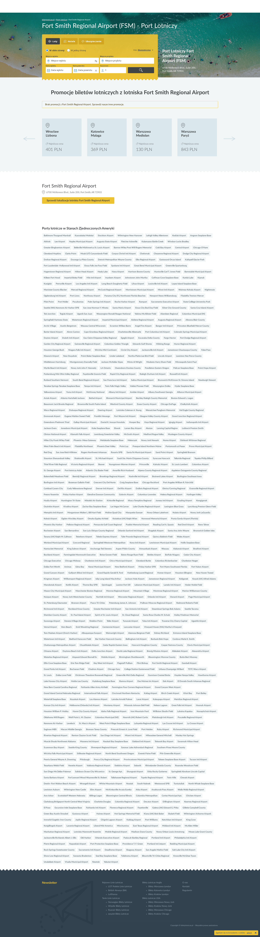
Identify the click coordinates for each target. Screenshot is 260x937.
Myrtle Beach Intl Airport (55, 368)
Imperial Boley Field (73, 278)
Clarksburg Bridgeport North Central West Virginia (67, 802)
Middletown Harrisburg (54, 362)
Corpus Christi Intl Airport (124, 254)
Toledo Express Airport (106, 537)
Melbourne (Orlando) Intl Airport (84, 705)
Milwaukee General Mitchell (158, 735)
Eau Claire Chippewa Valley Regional (100, 338)
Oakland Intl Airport (141, 742)
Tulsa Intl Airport (150, 621)
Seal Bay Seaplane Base (106, 856)
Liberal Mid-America (103, 826)
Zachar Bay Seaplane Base (94, 507)
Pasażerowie (104, 66)
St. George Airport (52, 470)
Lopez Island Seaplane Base (184, 284)
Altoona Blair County (195, 320)
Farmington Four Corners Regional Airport (131, 687)
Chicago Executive (52, 561)
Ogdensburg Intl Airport (55, 296)
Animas (67, 567)
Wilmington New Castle (75, 790)
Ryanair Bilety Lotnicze (118, 910)
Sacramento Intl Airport (90, 850)
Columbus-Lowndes (147, 495)
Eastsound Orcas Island (170, 260)
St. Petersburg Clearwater (55, 603)
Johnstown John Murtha (136, 278)
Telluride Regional (182, 458)
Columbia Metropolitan (147, 796)
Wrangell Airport (87, 784)
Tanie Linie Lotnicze (111, 898)
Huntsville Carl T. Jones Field (167, 272)
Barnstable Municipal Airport (197, 272)
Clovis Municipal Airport (198, 645)
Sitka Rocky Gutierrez (157, 772)
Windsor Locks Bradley (178, 242)
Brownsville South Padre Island (91, 404)
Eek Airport (168, 681)
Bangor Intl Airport (164, 326)
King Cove (191, 820)
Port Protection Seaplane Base (104, 844)
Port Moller (63, 302)
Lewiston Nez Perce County (188, 356)
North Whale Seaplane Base (201, 784)
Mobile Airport (108, 657)
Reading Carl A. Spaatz (163, 525)
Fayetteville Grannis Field (94, 374)
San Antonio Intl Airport (136, 609)
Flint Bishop (142, 663)
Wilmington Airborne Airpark (197, 814)
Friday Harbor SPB (147, 567)
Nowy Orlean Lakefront (157, 513)
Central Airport (182, 248)
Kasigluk (48, 284)
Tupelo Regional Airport (152, 778)
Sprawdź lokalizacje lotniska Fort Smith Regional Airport (78, 200)
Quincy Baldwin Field (163, 537)
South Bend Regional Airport (86, 380)
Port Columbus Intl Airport (157, 332)
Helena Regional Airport (171, 495)
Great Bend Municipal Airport (147, 266)
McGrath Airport (131, 434)
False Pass (205, 350)
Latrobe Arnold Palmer (121, 699)
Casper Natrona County (172, 645)
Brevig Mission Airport (157, 651)
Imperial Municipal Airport (114, 320)
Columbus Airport (200, 464)
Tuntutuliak (179, 784)
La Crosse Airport (195, 723)
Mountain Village (141, 591)
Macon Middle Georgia (71, 729)
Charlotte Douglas (102, 802)
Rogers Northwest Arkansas (94, 452)
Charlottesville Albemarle (129, 332)
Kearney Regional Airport (195, 802)
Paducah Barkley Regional (135, 838)
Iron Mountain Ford (140, 711)
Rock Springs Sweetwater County (59, 850)
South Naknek (143, 784)
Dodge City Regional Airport (196, 254)
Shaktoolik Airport (82, 458)
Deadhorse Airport (113, 850)
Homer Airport (164, 573)
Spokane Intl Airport (120, 266)
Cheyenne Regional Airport (166, 254)
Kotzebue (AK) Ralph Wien (125, 519)
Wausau (165, 549)
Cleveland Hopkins (52, 254)
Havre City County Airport (85, 711)
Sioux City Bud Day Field (146, 308)
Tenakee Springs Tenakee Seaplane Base (62, 386)
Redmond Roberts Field (187, 603)
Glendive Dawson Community (101, 495)
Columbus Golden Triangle (116, 344)
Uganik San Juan (84, 314)
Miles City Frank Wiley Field (56, 440)
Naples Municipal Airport (81, 242)
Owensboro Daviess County (128, 368)
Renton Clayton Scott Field (84, 735)
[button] (229, 138)
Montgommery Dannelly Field (83, 362)
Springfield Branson (186, 452)
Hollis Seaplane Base (190, 543)
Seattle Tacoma (191, 609)
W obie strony (57, 50)
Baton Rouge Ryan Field (132, 555)
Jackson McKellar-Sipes (112, 362)
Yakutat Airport (111, 862)
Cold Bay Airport (163, 248)
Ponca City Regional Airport (107, 760)
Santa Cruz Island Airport (202, 308)
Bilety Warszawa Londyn (159, 887)
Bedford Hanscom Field (80, 639)
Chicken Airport (193, 796)
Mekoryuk (132, 440)
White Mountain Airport (110, 784)
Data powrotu (78, 66)
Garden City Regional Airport (57, 344)
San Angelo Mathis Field (157, 850)
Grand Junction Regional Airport (187, 416)
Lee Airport (60, 242)
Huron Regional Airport (185, 344)
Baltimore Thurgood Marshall (57, 236)
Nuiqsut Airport (51, 597)
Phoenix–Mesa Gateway (85, 440)
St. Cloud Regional (130, 615)
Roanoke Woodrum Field (186, 766)
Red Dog (48, 452)
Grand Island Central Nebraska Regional (62, 693)
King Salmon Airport (76, 549)
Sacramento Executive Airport (165, 302)
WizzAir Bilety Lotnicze (118, 906)
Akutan (149, 428)
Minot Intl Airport (166, 290)
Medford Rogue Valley (154, 434)
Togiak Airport (66, 314)
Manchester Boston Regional (89, 591)
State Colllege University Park (196, 302)
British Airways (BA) (117, 890)
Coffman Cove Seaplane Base (165, 278)
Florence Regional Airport (121, 808)
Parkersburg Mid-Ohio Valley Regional (61, 374)
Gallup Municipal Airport (85, 422)
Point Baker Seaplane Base (93, 356)
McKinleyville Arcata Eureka (119, 790)
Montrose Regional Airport (165, 591)
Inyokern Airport (113, 278)
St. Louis (48, 675)
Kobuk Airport (50, 519)
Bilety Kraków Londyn (158, 894)
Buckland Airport (52, 555)
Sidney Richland (161, 633)
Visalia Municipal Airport (76, 862)
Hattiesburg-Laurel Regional (140, 573)
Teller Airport (113, 621)
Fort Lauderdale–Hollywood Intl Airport (62, 266)
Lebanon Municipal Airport (147, 585)
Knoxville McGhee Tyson (184, 856)
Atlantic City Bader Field (97, 470)
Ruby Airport (163, 729)
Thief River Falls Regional (55, 464)
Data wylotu (51, 66)
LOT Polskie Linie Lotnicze (120, 887)
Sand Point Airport (164, 452)
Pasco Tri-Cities (97, 603)
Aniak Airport (50, 398)
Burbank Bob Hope (159, 639)
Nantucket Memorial (53, 549)
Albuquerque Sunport (92, 633)
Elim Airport (95, 790)
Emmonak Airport (52, 416)
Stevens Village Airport (74, 621)
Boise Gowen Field (108, 555)
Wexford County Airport (121, 404)
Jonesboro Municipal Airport (74, 428)
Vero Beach (66, 627)
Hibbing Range (163, 344)
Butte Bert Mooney (188, 657)
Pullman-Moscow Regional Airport (156, 603)
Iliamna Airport (126, 681)
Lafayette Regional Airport (146, 723)
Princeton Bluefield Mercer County (193, 326)
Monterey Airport (112, 705)
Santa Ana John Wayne (178, 531)
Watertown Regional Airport (85, 320)
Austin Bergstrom (68, 326)
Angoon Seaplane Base (200, 236)
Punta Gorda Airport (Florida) (184, 519)
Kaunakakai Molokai (84, 236)
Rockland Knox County (79, 609)
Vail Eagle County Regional (191, 410)
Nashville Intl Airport (138, 477)
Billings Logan (95, 796)
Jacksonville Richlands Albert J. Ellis (60, 838)
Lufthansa (112, 894)
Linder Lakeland (117, 356)
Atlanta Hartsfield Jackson (73, 398)
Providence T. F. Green (132, 844)
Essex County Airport (146, 404)
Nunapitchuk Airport (206, 711)
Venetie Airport (75, 766)
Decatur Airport (151, 802)
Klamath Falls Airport (80, 434)
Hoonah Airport (203, 705)
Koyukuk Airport (77, 699)
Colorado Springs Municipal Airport (190, 332)
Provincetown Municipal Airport (139, 760)
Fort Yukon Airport (200, 567)
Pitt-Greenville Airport (170, 754)
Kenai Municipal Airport (99, 567)
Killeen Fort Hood (52, 278)
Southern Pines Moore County (171, 748)
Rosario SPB (116, 452)
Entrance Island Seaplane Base (187, 633)
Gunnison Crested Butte (159, 675)
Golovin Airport (126, 495)
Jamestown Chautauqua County (182, 350)
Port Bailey (201, 693)
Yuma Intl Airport (74, 392)
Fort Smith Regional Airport (165, 663)
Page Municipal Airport (199, 597)
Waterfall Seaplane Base (55, 699)
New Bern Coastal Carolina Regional (60, 687)
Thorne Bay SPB (90, 585)
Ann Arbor (49, 796)
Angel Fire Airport (143, 326)
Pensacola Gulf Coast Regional (108, 525)
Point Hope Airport (207, 368)
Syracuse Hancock (161, 458)
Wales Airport (183, 537)
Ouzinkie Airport (51, 507)
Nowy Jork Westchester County (77, 597)
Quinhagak (107, 585)
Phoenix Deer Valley (106, 446)
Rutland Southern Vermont (56, 380)
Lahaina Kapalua (184, 711)
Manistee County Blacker (55, 290)
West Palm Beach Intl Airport (57, 446)
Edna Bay (80, 567)
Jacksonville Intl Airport (152, 350)
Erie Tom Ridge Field (80, 663)
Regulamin (187, 890)
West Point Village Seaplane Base (114, 723)
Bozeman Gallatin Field (79, 483)
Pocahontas (78, 302)
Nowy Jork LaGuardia (200, 513)
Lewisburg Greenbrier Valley (107, 434)
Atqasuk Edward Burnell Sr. (84, 657)
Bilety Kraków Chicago (158, 914)
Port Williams (151, 820)
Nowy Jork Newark (150, 440)
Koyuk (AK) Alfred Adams (204, 579)
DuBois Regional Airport (147, 489)
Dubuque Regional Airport (81, 410)
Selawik (137, 766)
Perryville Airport (64, 284)
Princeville (144, 464)
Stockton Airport (105, 236)
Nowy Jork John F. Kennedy (83, 368)
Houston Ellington (183, 573)
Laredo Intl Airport (172, 585)
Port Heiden (147, 729)
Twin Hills (171, 778)
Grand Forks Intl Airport (55, 669)
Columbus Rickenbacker (166, 561)
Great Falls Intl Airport (182, 705)
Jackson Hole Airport (134, 579)
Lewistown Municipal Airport (162, 543)
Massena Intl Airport (89, 742)
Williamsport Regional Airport (77, 579)
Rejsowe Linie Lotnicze (112, 883)
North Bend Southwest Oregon (119, 754)
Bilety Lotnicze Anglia (152, 883)
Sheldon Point (95, 621)
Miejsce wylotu (52, 56)
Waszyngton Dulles (161, 386)
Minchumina (123, 826)
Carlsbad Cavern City (53, 489)
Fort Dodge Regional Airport (193, 338)
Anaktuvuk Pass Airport (162, 790)
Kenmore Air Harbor (53, 723)
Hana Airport (118, 272)
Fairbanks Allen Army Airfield (94, 687)
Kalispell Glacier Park (194, 260)
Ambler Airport (137, 392)
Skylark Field (174, 814)
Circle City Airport (129, 350)
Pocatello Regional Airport (190, 717)
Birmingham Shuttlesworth (131, 657)
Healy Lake (103, 272)
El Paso (47, 808)
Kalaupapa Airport (161, 699)
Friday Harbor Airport (73, 495)
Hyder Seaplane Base (184, 386)
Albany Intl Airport (117, 392)
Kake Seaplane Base (101, 428)
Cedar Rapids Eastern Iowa (115, 645)
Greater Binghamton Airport (57, 248)
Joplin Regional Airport (86, 820)
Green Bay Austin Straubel (56, 814)
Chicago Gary (114, 669)
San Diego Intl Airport (111, 735)
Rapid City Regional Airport (122, 374)
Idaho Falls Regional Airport (113, 711)
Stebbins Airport (122, 766)
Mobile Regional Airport (116, 832)
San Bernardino (72, 531)
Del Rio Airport (125, 489)
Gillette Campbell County (194, 808)
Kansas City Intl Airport (54, 705)
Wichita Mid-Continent (106, 350)
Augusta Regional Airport (169, 320)
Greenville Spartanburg (176, 266)
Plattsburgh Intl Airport (162, 717)
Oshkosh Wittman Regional (193, 440)
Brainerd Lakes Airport (162, 477)
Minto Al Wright (134, 362)
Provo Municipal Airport (200, 446)
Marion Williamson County (194, 591)
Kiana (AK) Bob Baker (154, 814)
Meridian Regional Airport (186, 699)
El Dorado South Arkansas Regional (194, 681)
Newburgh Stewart (207, 380)
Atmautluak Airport (148, 549)
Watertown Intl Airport (54, 639)
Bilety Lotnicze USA (151, 898)
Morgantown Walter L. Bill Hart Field (84, 513)
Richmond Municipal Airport (186, 729)
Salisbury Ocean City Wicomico (89, 772)
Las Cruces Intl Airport (172, 723)
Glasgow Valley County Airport (154, 416)
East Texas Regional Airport (145, 826)
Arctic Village (50, 326)
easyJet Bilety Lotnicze (118, 914)
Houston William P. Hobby (56, 711)
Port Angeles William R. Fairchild (178, 483)
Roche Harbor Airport (125, 302)
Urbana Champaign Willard (171, 669)
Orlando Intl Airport (157, 597)
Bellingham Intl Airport (136, 639)
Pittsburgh (85, 760)
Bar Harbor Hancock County (108, 639)
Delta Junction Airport (102, 651)
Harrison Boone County (139, 272)
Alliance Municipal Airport (189, 392)
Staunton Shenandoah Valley (57, 458)
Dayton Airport (51, 338)
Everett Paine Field (147, 754)
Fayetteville (143, 808)
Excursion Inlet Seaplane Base (68, 808)
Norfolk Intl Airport (105, 597)
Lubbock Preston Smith (193, 428)
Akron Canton (73, 332)
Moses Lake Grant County (200, 832)
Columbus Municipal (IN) (193, 314)
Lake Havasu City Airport (55, 681)
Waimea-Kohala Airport (189, 290)
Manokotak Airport (53, 585)
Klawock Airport (51, 356)
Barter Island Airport (53, 332)
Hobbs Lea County (79, 681)
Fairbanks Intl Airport (96, 808)
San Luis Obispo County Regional (98, 531)
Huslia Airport (50, 501)
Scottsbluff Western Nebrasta (71, 796)
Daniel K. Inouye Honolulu (113, 422)
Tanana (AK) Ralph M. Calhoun (58, 537)
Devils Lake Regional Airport (130, 651)
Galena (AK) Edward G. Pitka (165, 808)
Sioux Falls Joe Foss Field (95, 266)
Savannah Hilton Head (188, 742)
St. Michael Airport (104, 458)
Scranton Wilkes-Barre (120, 326)
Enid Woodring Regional (87, 627)
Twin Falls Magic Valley (115, 386)
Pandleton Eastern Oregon (157, 368)
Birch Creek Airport (170, 693)
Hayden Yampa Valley (184, 675)
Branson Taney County (96, 729)
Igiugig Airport (175, 422)
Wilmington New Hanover (130, 236)
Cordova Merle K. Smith (184, 639)
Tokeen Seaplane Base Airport (171, 760)
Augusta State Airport (107, 242)
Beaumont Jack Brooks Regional (58, 404)
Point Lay (124, 446)
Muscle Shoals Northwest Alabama (60, 742)
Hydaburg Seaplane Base (103, 681)
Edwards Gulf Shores (142, 344)
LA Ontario (106, 368)
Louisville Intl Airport (157, 284)
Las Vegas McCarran (119, 507)
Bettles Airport (154, 555)
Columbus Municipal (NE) (107, 717)
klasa (135, 50)
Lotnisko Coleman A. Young (128, 410)
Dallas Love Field (63, 675)
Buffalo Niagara (172, 555)
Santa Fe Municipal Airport (139, 452)
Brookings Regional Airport (112, 477)
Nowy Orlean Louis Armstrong (170, 832)
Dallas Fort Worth (52, 567)
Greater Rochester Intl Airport (107, 609)
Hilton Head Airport (84, 272)
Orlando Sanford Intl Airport (131, 531)
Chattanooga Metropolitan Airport (60, 645)
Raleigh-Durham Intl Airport (153, 374)
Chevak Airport (187, 778)
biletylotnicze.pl (48, 20)
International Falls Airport (96, 693)
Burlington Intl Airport (54, 483)
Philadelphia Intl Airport (185, 838)
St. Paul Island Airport (81, 615)
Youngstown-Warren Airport (122, 464)
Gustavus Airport (80, 814)
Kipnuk (201, 278)
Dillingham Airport (171, 802)
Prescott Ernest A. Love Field (124, 729)
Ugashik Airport (198, 621)
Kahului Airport (160, 464)
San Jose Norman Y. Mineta (95, 308)
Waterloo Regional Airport (56, 657)
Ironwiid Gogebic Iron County (57, 820)
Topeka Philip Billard (203, 458)
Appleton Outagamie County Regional (189, 470)
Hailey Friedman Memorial (186, 615)
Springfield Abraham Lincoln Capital (187, 772)
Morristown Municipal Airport (140, 290)
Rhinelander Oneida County (158, 766)
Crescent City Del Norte (105, 483)
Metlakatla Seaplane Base (111, 440)
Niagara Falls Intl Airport (79, 350)
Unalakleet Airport (52, 862)
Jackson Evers (50, 428)
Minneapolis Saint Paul (186, 362)
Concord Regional (81, 543)
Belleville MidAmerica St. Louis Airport (92, 248)
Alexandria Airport (200, 651)
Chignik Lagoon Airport (111, 820)
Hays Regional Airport (154, 422)
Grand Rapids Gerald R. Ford (110, 573)
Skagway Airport (134, 850)
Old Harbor (85, 838)
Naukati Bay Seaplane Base (115, 742)
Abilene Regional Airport (142, 320)
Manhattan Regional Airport (57, 832)
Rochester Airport (52, 531)
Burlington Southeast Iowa (189, 477)
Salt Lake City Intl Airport (183, 850)
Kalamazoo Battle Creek (152, 242)
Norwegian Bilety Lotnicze (120, 902)
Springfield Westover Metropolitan (109, 543)
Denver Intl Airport (104, 489)
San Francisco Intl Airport (115, 380)
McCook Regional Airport (109, 290)
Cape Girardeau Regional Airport (99, 332)
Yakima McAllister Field (145, 314)
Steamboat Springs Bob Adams (166, 609)
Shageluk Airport (156, 531)
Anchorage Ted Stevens (101, 549)
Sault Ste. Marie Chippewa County (133, 458)
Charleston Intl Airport (95, 561)
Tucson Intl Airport (198, 760)
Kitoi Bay (187, 693)
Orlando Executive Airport (107, 838)
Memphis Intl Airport (53, 513)
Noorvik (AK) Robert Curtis (135, 717)
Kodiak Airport (179, 236)
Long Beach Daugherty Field (114, 284)
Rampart (143, 302)
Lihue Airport (138, 284)
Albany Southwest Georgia (160, 392)
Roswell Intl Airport (178, 374)
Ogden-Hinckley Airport (72, 519)
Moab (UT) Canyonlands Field (94, 254)
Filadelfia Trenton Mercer (192, 296)
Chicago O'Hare (200, 248)
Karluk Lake (188, 278)
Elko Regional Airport (145, 260)
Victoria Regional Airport (82, 464)
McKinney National (95, 392)
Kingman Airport (51, 579)
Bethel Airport (95, 398)
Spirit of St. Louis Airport (106, 615)
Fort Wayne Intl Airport (125, 416)
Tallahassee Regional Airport (124, 778)
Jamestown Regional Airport (162, 579)
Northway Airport (92, 296)
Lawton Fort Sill (123, 585)
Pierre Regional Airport (54, 844)
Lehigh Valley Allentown (157, 236)
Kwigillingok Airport (53, 826)
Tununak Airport (130, 621)
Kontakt (186, 887)
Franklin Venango (102, 416)
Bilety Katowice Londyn (159, 890)
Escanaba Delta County (149, 338)
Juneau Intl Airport (164, 501)
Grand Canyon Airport (54, 573)
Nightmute (210, 290)
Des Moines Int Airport (148, 681)
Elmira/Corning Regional (173, 489)
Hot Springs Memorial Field (127, 814)
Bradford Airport (201, 549)
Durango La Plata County (82, 260)
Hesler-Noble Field (193, 585)
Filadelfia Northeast (84, 446)
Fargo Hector (170, 338)
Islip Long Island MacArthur (108, 579)
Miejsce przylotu (106, 56)
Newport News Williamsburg (163, 296)
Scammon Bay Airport (54, 748)
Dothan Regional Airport (55, 260)
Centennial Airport (111, 627)
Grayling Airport (184, 501)
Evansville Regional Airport (201, 489)
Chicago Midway (72, 561)
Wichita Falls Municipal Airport (58, 754)
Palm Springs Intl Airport (99, 302)
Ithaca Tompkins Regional (139, 501)
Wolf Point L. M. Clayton (79, 717)
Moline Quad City (113, 513)
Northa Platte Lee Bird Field (141, 356)
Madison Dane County (141, 832)
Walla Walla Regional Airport (191, 790)
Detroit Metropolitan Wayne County (115, 260)
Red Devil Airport (186, 525)
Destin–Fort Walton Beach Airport (60, 784)
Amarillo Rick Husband (123, 470)
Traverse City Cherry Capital (174, 621)
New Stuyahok (70, 356)
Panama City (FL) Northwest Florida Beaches (124, 296)
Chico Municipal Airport (121, 561)
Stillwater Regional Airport (89, 754)
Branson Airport (78, 603)
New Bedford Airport (124, 567)
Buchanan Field (77, 669)
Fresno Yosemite (51, 495)
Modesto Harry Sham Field (158, 362)
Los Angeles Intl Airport (86, 284)
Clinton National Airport (55, 434)
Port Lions (74, 296)
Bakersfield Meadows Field (56, 477)
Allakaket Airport (180, 651)
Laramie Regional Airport (78, 826)
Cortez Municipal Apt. (172, 796)
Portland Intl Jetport (156, 844)
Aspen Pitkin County (125, 549)
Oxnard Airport (177, 597)
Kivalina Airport (70, 507)
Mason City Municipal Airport (57, 591)
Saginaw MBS (50, 729)
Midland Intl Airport (171, 826)
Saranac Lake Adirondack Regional (137, 748)
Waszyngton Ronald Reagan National (113, 314)
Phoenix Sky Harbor (53, 525)
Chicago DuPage (168, 404)
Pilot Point (49, 302)
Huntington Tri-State (70, 501)
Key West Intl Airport (103, 663)
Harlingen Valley (194, 495)
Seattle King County (77, 748)
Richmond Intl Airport (54, 609)
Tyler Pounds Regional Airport (135, 537)
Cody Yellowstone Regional (79, 489)
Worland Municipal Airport (56, 543)
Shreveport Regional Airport (104, 748)
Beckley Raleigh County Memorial (151, 398)
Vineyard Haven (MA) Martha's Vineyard (162, 627)
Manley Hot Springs (185, 735)
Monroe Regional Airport (117, 591)
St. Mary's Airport (87, 723)
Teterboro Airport (84, 537)
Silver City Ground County (174, 308)
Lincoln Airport (165, 356)
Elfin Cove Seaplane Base (55, 663)
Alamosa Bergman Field (139, 633)
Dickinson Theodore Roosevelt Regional (93, 675)
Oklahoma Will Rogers (54, 717)
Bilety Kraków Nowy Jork (160, 906)
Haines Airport (103, 814)
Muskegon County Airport (180, 434)
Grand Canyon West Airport (168, 687)
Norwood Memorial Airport (154, 519)
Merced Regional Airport (82, 290)
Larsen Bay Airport (133, 428)
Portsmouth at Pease (175, 446)
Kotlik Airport (72, 585)
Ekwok (117, 428)
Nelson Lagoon (160, 705)
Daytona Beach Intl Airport (75, 651)
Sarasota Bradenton (82, 856)
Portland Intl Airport (161, 838)
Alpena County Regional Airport (152, 470)
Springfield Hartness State (56, 320)
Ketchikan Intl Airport (172, 820)
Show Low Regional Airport (56, 856)
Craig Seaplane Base (129, 483)
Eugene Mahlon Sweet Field (77, 416)
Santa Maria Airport (122, 308)
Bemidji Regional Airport (84, 477)
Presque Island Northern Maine (147, 446)
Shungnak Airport (135, 772)
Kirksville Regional (115, 501)
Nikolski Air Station (94, 501)
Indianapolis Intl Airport (197, 422)
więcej (249, 933)
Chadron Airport (96, 669)
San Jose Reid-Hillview (66, 452)
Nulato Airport (179, 513)
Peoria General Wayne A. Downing (60, 760)
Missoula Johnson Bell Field (136, 705)
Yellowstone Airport (53, 392)
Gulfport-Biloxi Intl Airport (80, 573)
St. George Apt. (115, 772)
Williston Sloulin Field (163, 711)
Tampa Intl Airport (92, 386)
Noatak (129, 784)
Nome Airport (169, 440)
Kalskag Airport (134, 820)
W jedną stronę (78, 50)
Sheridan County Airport (55, 615)
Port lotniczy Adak (73, 470)
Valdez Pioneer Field (139, 386)
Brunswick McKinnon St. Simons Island (176, 380)
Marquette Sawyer (134, 513)
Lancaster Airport (132, 627)
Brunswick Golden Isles (204, 531)
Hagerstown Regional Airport (57, 272)
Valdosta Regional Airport (98, 766)
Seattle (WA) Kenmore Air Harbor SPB (61, 308)
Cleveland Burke (143, 561)
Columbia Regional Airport (127, 802)
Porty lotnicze (61, 20)
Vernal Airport (50, 627)
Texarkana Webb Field (54, 766)
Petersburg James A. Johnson (122, 603)
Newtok (96, 862)
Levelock (71, 723)
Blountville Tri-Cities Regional (155, 856)
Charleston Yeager (190, 561)
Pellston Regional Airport (78, 525)
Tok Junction (50, 314)
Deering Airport (105, 410)
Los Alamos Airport (98, 699)
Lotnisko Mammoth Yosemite (87, 832)
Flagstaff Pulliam (125, 663)
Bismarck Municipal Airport (119, 398)
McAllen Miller (191, 826)
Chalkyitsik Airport (189, 404)
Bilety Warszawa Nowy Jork (161, 902)
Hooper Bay (134, 422)
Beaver (101, 464)
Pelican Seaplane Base (183, 368)
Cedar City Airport (192, 555)
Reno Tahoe (203, 525)
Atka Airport (141, 790)
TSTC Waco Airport (197, 669)
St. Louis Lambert (180, 464)
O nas (185, 883)
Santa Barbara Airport (54, 778)
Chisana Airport (51, 651)
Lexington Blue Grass (174, 507)
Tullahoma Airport (129, 856)
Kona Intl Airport (137, 543)
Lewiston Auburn (52, 790)
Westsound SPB (162, 784)
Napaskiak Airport (77, 844)
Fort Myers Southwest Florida (173, 567)
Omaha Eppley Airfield (98, 519)
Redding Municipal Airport (182, 844)
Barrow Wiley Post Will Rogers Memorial (132, 248)
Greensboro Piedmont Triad (56, 422)
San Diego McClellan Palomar (57, 772)
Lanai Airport (142, 699)
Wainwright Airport (115, 633)
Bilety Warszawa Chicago (160, 910)
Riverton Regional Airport (55, 735)
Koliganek (183, 579)
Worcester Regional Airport (130, 597)
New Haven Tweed (204, 573)
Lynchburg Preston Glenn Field (202, 507)
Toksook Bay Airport (164, 742)
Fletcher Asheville (129, 242)
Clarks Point (70, 254)
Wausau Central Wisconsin (93, 326)
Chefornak (145, 254)
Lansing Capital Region (167, 428)
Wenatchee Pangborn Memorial (160, 410)
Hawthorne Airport (207, 675)
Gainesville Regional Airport (87, 344)
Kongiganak (201, 501)
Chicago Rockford (150, 483)
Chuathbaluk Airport (89, 645)
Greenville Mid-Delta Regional (130, 675)
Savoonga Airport (52, 621)
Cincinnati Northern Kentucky (126, 693)
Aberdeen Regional (169, 314)
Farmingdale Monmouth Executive (80, 555)
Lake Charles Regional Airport (146, 507)
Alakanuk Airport (181, 549)
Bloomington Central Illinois (119, 796)
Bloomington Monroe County (161, 657)
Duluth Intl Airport (70, 338)
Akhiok (47, 242)
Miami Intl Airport (133, 735)
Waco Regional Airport (54, 410)
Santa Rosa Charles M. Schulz (156, 615)
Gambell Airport (189, 663)
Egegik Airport (127, 338)
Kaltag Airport (150, 693)
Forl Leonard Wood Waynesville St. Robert (87, 778)
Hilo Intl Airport (94, 278)
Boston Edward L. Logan (182, 398)
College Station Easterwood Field (139, 669)
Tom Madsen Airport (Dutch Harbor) (60, 633)
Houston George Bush (54, 350)
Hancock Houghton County (144, 645)
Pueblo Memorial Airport (137, 525)
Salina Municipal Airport (142, 380)
